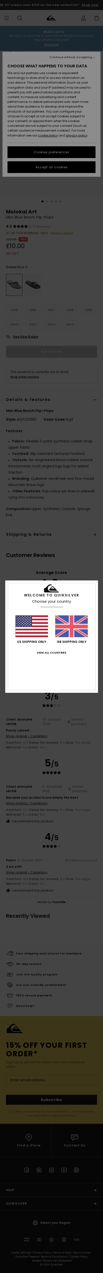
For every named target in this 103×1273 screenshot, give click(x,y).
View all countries (51, 653)
